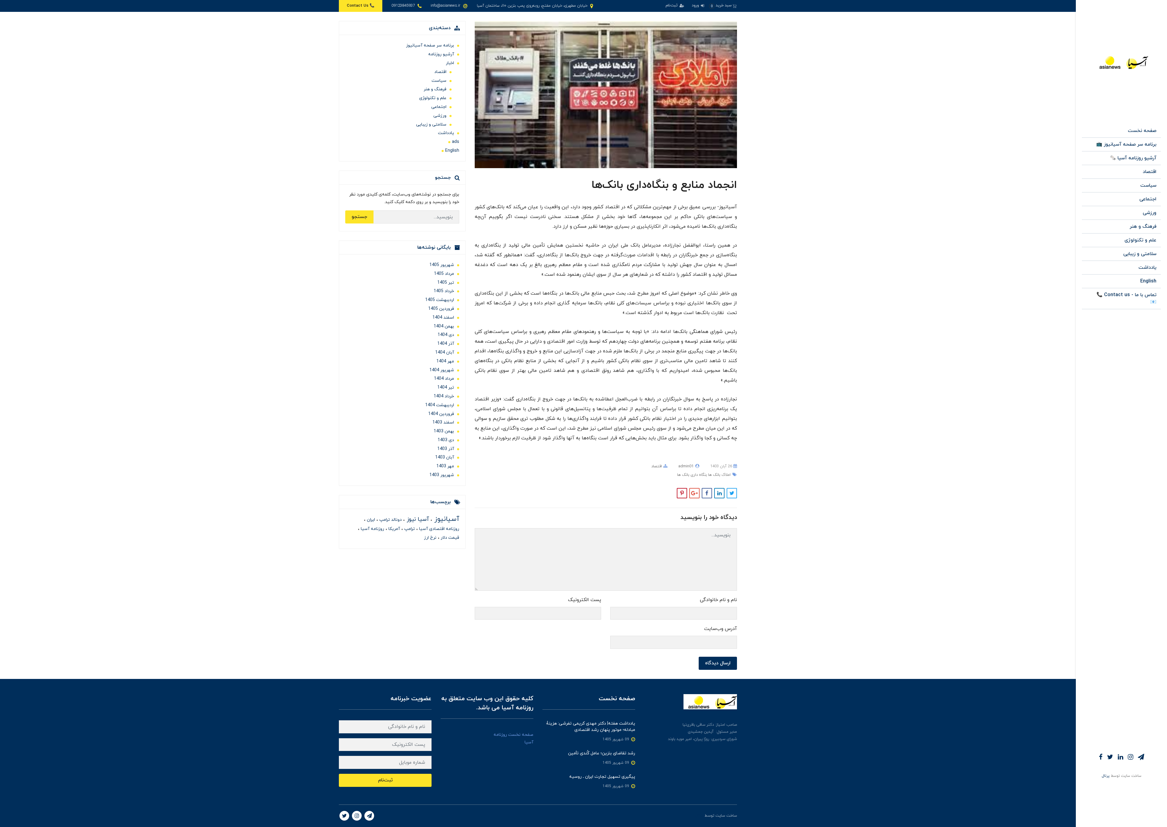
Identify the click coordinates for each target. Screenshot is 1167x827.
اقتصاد (1149, 171)
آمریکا (393, 529)
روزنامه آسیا (372, 529)
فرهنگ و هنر (1143, 226)
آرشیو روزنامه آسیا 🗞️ (1133, 158)
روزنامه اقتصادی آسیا (438, 529)
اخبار (450, 63)
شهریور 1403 (441, 475)
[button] (723, 5)
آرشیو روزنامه (441, 54)
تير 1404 (445, 387)
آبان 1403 (444, 457)
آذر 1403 (445, 449)
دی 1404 (446, 335)
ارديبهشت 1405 (439, 300)
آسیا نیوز (417, 519)
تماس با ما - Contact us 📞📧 (1126, 299)
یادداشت (1147, 267)
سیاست (1148, 185)
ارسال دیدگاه (718, 663)
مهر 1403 (445, 466)
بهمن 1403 (444, 431)
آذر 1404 (445, 344)
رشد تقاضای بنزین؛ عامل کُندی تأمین (601, 753)
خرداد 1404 (444, 396)
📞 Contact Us (360, 6)
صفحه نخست (1142, 130)
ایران (370, 520)
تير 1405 (445, 282)
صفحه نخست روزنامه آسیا (513, 738)
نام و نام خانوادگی (718, 600)
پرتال (1106, 775)
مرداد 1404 (444, 379)
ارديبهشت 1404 (439, 405)
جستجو (359, 216)
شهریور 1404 (441, 370)
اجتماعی (1147, 199)
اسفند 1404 (443, 317)
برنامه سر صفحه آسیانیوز (430, 45)
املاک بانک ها (719, 475)
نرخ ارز (430, 538)
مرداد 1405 (444, 274)
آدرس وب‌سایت (720, 628)
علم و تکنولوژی (1140, 240)
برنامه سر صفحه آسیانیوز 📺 (1126, 144)
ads (455, 142)
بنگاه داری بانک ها (692, 475)
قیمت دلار (449, 538)
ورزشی (1149, 212)
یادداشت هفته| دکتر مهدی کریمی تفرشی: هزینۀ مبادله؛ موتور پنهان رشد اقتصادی (590, 727)
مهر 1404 (445, 361)
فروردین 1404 (441, 414)
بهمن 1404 (444, 326)
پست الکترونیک (584, 600)
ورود (696, 5)
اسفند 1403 (443, 422)
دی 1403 (446, 440)
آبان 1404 (444, 352)
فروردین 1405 (441, 309)
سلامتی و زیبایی (1139, 254)
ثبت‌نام (672, 5)
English (1148, 281)
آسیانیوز (445, 519)
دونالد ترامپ (390, 520)
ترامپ (409, 529)
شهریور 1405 (441, 265)
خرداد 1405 (444, 291)
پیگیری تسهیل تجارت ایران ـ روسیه (602, 777)
